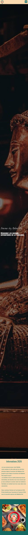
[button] (26, 1)
